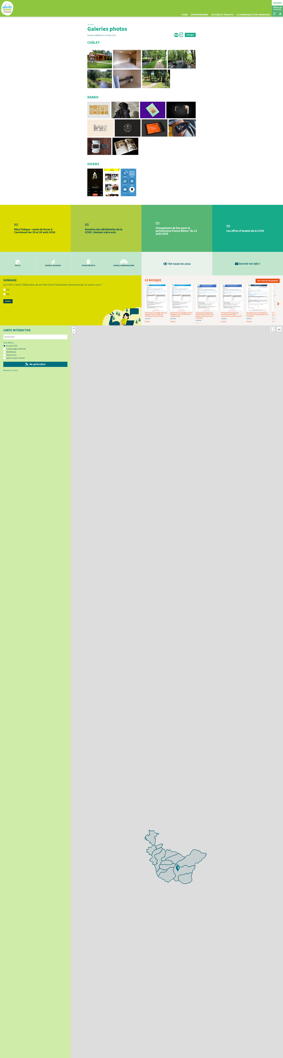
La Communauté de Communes (253, 14)
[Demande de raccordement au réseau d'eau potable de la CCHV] (258, 298)
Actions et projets (222, 14)
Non (8, 294)
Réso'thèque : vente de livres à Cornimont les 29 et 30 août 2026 (34, 231)
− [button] (74, 331)
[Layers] (279, 329)
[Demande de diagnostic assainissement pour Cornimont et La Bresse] (232, 298)
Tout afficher (8, 343)
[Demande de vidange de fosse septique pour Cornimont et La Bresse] (181, 298)
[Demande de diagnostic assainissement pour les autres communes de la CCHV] (207, 298)
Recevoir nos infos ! (249, 264)
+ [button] (74, 328)
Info (16, 224)
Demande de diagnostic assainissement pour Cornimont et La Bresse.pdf (231, 314)
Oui (7, 290)
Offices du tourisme (277, 8)
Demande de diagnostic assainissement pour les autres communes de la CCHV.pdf (205, 315)
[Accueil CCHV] (177, 868)
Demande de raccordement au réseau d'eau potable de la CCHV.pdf (257, 314)
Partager (190, 34)
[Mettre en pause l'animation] (122, 316)
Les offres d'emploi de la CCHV (245, 230)
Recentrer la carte (10, 370)
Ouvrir (147, 322)
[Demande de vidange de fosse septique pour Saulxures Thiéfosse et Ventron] (156, 298)
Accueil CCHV (11, 346)
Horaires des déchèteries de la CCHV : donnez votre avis (103, 231)
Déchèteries (11, 352)
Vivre (185, 14)
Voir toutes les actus (179, 264)
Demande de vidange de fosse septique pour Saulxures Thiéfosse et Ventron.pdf (156, 314)
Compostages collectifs (16, 349)
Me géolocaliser (38, 364)
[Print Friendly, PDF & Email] (178, 36)
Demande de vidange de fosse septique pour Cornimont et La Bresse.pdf (181, 314)
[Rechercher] (274, 14)
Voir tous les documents (267, 280)
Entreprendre (199, 14)
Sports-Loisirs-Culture (15, 358)
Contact (277, 3)
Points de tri (11, 355)
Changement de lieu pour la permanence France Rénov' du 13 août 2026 (176, 230)
